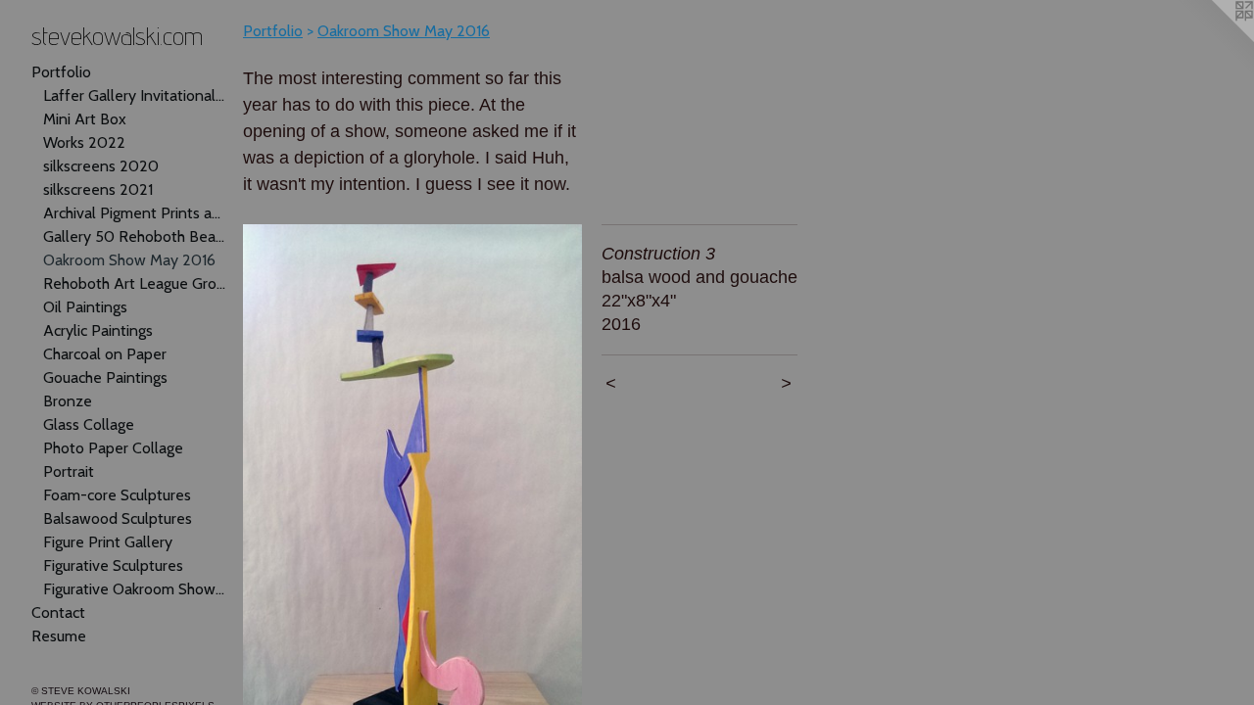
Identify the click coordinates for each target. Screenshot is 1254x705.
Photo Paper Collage (113, 448)
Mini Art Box (84, 119)
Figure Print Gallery (107, 542)
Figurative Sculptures (113, 565)
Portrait (68, 471)
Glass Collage (88, 424)
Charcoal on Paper (105, 354)
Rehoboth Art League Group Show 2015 (135, 283)
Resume (58, 636)
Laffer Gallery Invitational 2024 (135, 95)
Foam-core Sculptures (117, 495)
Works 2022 (84, 142)
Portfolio (61, 72)
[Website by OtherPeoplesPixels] (1215, 39)
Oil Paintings (85, 307)
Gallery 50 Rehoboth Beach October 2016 (135, 236)
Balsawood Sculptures (117, 518)
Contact (58, 612)
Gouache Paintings (105, 377)
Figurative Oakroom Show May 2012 (135, 589)
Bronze (67, 401)
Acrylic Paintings (98, 330)
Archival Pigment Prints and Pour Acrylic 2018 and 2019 (135, 213)
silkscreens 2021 (98, 189)
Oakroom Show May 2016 (129, 260)
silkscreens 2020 (101, 166)
